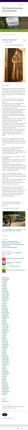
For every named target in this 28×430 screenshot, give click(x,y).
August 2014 (5, 374)
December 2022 (5, 277)
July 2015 (4, 365)
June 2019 (4, 303)
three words (12, 230)
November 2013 (5, 388)
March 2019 (4, 308)
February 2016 (5, 356)
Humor (3, 399)
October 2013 (5, 390)
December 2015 (5, 359)
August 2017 (5, 332)
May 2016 (4, 352)
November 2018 (5, 314)
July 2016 (4, 349)
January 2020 (5, 293)
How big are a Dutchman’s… (20, 270)
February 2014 (5, 384)
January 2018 (5, 326)
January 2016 (5, 358)
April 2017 (4, 338)
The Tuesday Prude (10, 262)
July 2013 (4, 394)
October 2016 (5, 346)
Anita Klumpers (19, 229)
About (8, 30)
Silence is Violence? (9, 40)
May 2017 (4, 337)
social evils (7, 230)
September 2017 (5, 330)
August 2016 (5, 347)
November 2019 (5, 296)
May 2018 (4, 321)
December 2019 (5, 294)
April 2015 (4, 368)
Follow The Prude (6, 404)
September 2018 (5, 317)
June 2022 (4, 283)
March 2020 (4, 290)
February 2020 (5, 291)
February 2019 (5, 309)
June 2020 (4, 286)
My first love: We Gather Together (9, 247)
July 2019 (4, 302)
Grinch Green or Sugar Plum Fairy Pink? (11, 243)
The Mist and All (5, 246)
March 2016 (4, 355)
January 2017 (5, 343)
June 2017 (4, 335)
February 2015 (5, 371)
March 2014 (4, 382)
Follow (4, 414)
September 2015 (5, 364)
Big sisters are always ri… (19, 258)
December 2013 (5, 387)
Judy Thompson (9, 258)
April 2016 (4, 353)
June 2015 (4, 367)
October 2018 (5, 315)
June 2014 (4, 378)
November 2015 (5, 361)
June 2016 (4, 350)
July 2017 (4, 333)
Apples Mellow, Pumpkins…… (15, 266)
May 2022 (4, 285)
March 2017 (4, 340)
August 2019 (5, 300)
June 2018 (4, 320)
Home (3, 30)
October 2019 (5, 297)
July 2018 (4, 318)
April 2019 (4, 306)
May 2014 (4, 379)
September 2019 (5, 299)
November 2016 (5, 344)
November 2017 (5, 327)
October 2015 (5, 362)
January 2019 (5, 311)
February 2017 (5, 341)
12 (24, 40)
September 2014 (5, 373)
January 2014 (5, 385)
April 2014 (4, 381)
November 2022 (5, 279)
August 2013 (5, 393)
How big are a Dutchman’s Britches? (10, 241)
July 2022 (4, 282)
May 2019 (4, 305)
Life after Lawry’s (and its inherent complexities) (13, 244)
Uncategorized (9, 229)
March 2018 (4, 323)
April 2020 (4, 288)
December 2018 (5, 312)
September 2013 (5, 391)
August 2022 (5, 280)
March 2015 (4, 370)
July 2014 (4, 376)
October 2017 (5, 329)
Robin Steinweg (9, 270)
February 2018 (5, 324)
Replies (18, 230)
